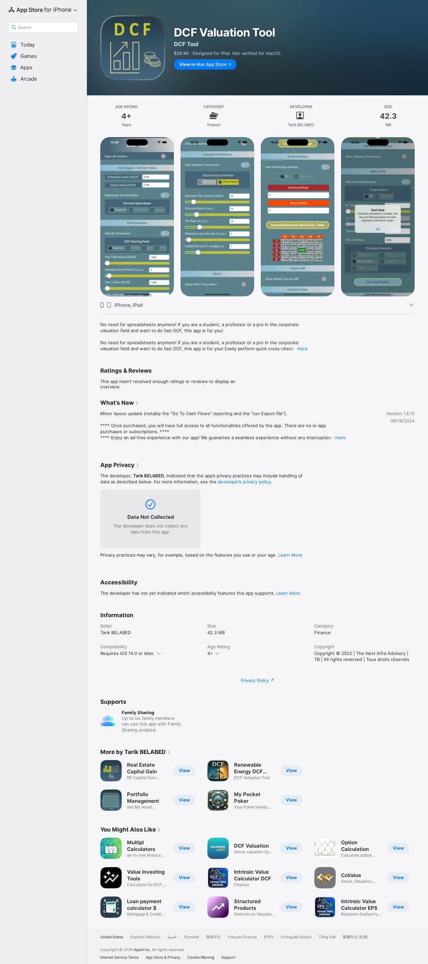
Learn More (290, 555)
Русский (191, 937)
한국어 (269, 937)
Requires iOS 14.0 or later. (127, 653)
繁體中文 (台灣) (355, 937)
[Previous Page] (93, 216)
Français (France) (242, 937)
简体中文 (213, 937)
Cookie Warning (200, 957)
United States (111, 937)
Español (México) (145, 937)
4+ (210, 653)
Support (228, 957)
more (302, 348)
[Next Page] (421, 216)
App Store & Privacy (163, 957)
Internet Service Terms (119, 957)
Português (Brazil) (296, 937)
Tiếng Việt (327, 937)
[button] (43, 45)
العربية (172, 937)
